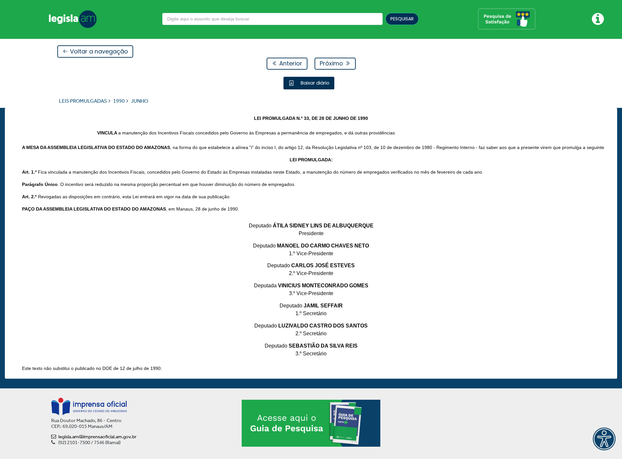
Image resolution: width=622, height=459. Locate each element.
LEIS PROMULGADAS (83, 101)
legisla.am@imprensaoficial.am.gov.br (97, 437)
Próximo (332, 63)
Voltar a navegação (98, 51)
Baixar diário (314, 82)
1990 (119, 101)
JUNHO (139, 101)
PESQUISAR (402, 19)
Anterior (290, 63)
